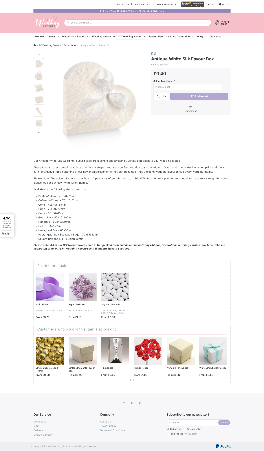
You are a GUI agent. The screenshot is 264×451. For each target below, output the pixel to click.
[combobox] (190, 87)
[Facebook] (124, 402)
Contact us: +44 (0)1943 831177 (134, 4)
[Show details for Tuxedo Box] (115, 351)
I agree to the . (184, 434)
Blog (211, 4)
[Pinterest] (140, 402)
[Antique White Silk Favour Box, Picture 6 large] (39, 123)
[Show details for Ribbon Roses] (148, 351)
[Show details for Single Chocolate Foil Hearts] (50, 351)
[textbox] (188, 87)
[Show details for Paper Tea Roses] (83, 287)
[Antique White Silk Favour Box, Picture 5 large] (39, 111)
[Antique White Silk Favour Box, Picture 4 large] (39, 99)
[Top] (34, 45)
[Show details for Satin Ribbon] (50, 287)
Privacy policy (191, 434)
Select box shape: (163, 81)
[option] (97, 101)
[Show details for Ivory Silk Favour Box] (181, 351)
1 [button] (130, 380)
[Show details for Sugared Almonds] (115, 287)
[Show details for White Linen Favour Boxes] (213, 351)
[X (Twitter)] (132, 402)
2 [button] (133, 380)
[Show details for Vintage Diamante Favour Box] (83, 351)
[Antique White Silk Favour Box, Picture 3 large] (39, 87)
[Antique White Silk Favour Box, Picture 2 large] (39, 75)
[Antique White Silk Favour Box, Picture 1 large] (39, 63)
